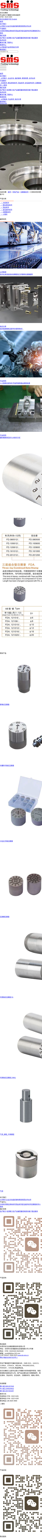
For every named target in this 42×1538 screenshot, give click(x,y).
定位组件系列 (26, 31)
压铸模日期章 (4, 917)
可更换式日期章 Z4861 (8, 1077)
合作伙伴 (28, 26)
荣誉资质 (22, 26)
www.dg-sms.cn (23, 1355)
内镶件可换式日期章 (7, 765)
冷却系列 (3, 31)
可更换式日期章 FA (6, 997)
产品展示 (3, 28)
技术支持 (3, 40)
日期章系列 (35, 31)
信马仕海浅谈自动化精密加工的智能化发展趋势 (16, 274)
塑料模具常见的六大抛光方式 (10, 437)
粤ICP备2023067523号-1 (8, 1357)
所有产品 (16, 192)
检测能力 (10, 38)
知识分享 (16, 47)
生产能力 (3, 38)
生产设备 (16, 38)
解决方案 (3, 42)
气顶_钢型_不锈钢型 (7, 1134)
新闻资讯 (3, 97)
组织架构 (16, 26)
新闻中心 (3, 45)
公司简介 (3, 26)
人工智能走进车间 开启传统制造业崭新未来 (15, 383)
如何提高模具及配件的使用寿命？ (11, 329)
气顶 (1, 1191)
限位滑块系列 (11, 31)
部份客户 (28, 38)
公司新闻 (3, 47)
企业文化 (9, 26)
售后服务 (35, 38)
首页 (1, 21)
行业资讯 (9, 47)
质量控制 (22, 38)
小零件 (4, 85)
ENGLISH (3, 103)
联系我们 (3, 49)
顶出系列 (19, 31)
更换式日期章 (4, 704)
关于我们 (3, 24)
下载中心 (10, 42)
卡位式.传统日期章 (6, 841)
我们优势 (3, 35)
